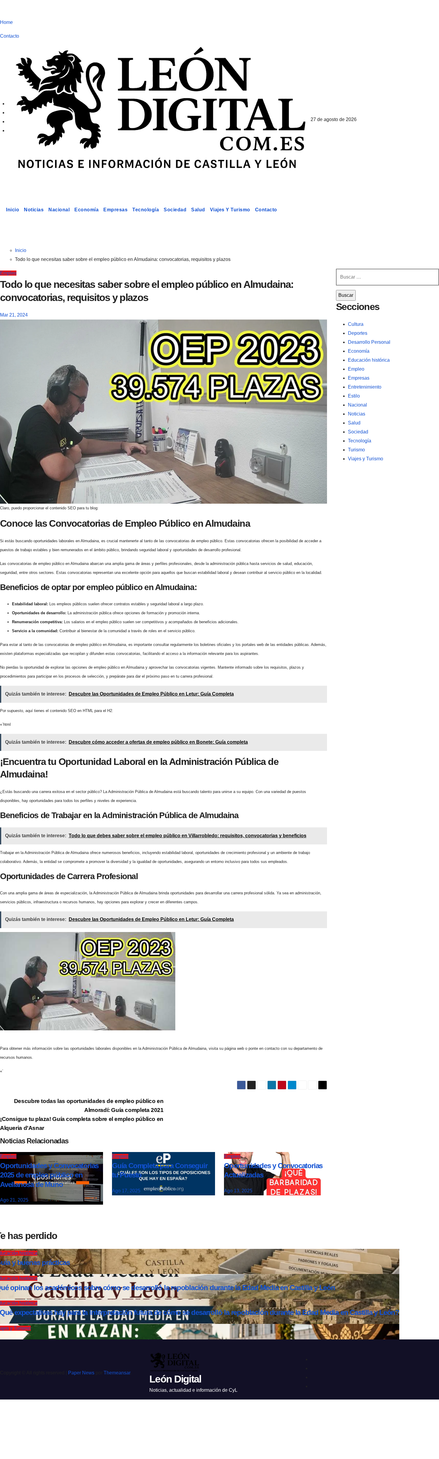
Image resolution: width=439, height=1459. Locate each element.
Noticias (34, 209)
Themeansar (117, 1372)
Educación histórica (369, 360)
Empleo (8, 273)
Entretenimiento (364, 386)
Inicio (12, 209)
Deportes (357, 333)
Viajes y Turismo (230, 209)
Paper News (81, 1372)
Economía (86, 209)
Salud (198, 209)
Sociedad (175, 209)
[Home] (2, 209)
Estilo (354, 395)
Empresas (115, 209)
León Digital (37, 180)
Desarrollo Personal (369, 342)
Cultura (355, 324)
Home (6, 22)
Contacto (9, 36)
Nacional (59, 209)
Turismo (356, 449)
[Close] (11, 1414)
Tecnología (145, 209)
